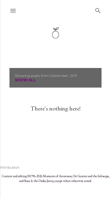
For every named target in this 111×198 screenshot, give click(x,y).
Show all (25, 80)
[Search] (98, 9)
